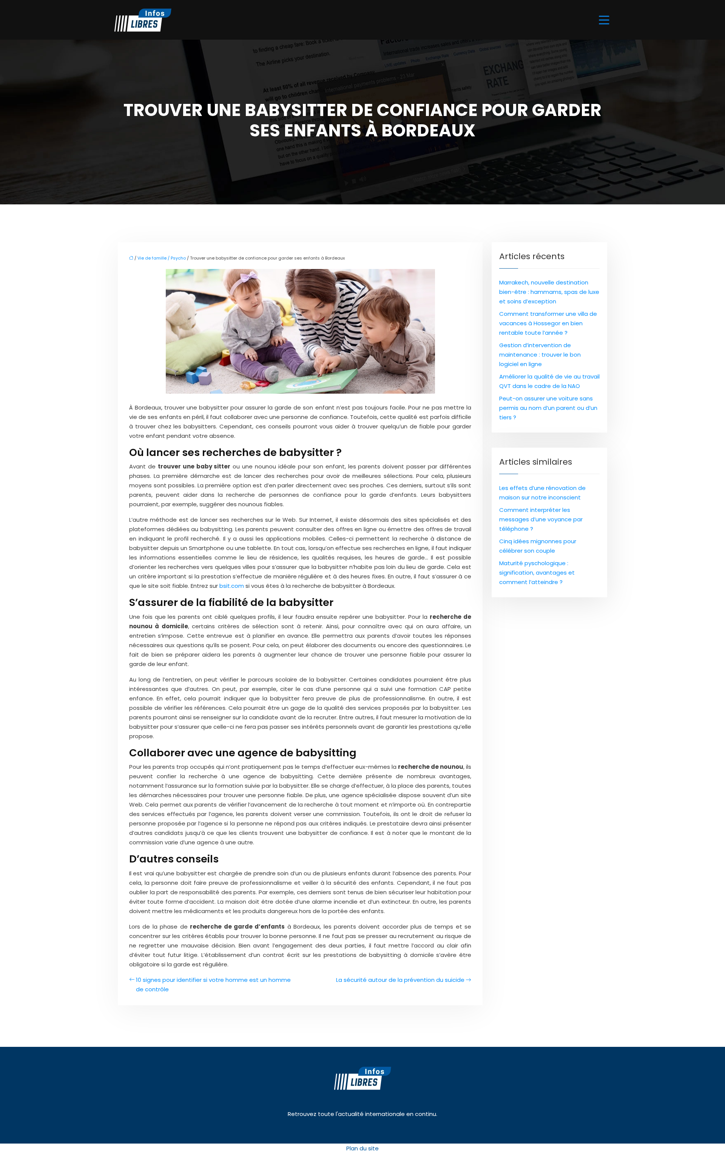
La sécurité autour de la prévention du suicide (400, 980)
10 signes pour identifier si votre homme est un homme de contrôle (213, 984)
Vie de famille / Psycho (161, 258)
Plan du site (362, 1148)
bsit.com (231, 586)
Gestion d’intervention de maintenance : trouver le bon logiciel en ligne (540, 354)
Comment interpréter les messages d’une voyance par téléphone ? (541, 519)
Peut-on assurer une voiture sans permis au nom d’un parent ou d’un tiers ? (548, 407)
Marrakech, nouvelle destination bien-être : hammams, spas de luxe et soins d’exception (549, 291)
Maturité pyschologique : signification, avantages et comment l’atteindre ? (537, 572)
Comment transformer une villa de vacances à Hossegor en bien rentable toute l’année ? (548, 323)
